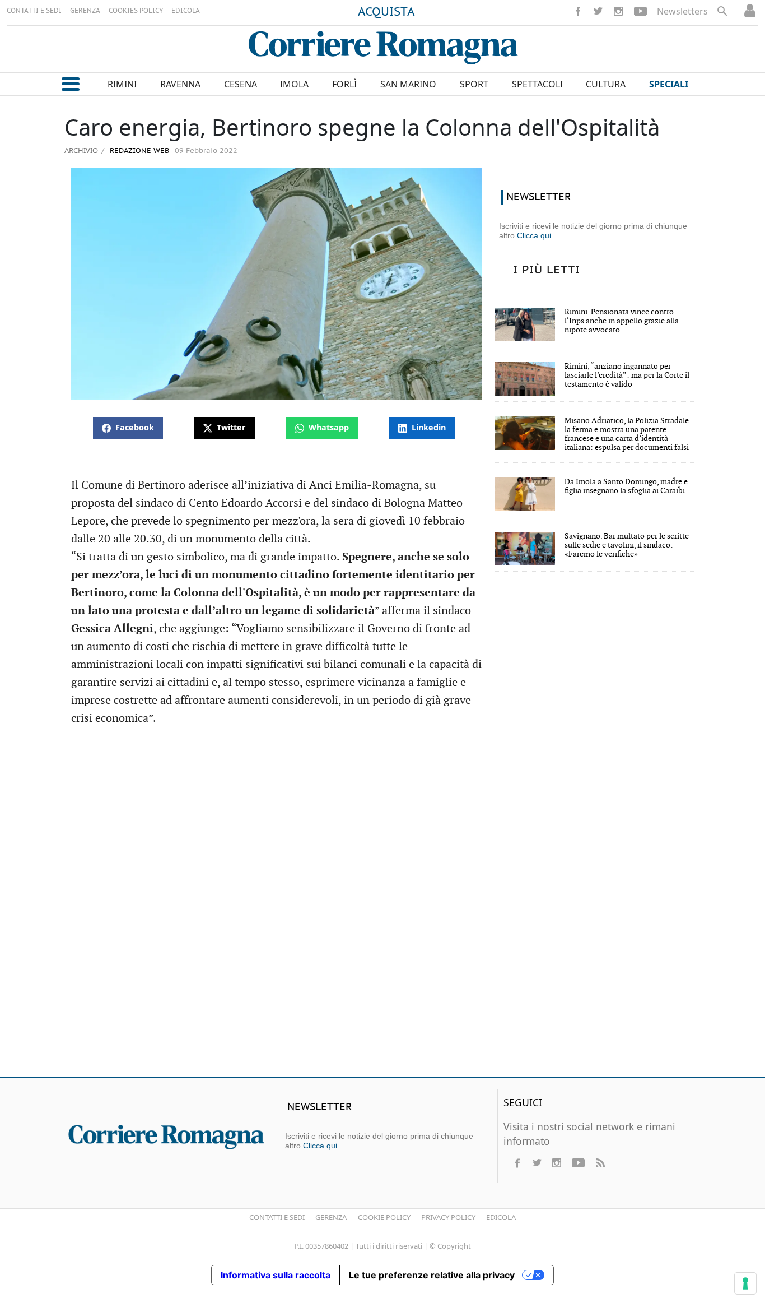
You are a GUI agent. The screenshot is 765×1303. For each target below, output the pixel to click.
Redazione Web (138, 151)
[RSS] (599, 1162)
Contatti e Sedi (277, 1217)
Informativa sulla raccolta (275, 1275)
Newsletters (682, 11)
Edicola (501, 1217)
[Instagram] (618, 11)
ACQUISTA (386, 12)
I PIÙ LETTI (546, 270)
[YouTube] (640, 11)
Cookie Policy (384, 1217)
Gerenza (331, 1217)
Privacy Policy (448, 1217)
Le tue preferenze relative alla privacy (432, 1275)
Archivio (81, 150)
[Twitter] (598, 11)
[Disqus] (382, 907)
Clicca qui (534, 235)
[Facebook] (578, 11)
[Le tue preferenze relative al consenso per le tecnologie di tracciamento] (745, 1283)
